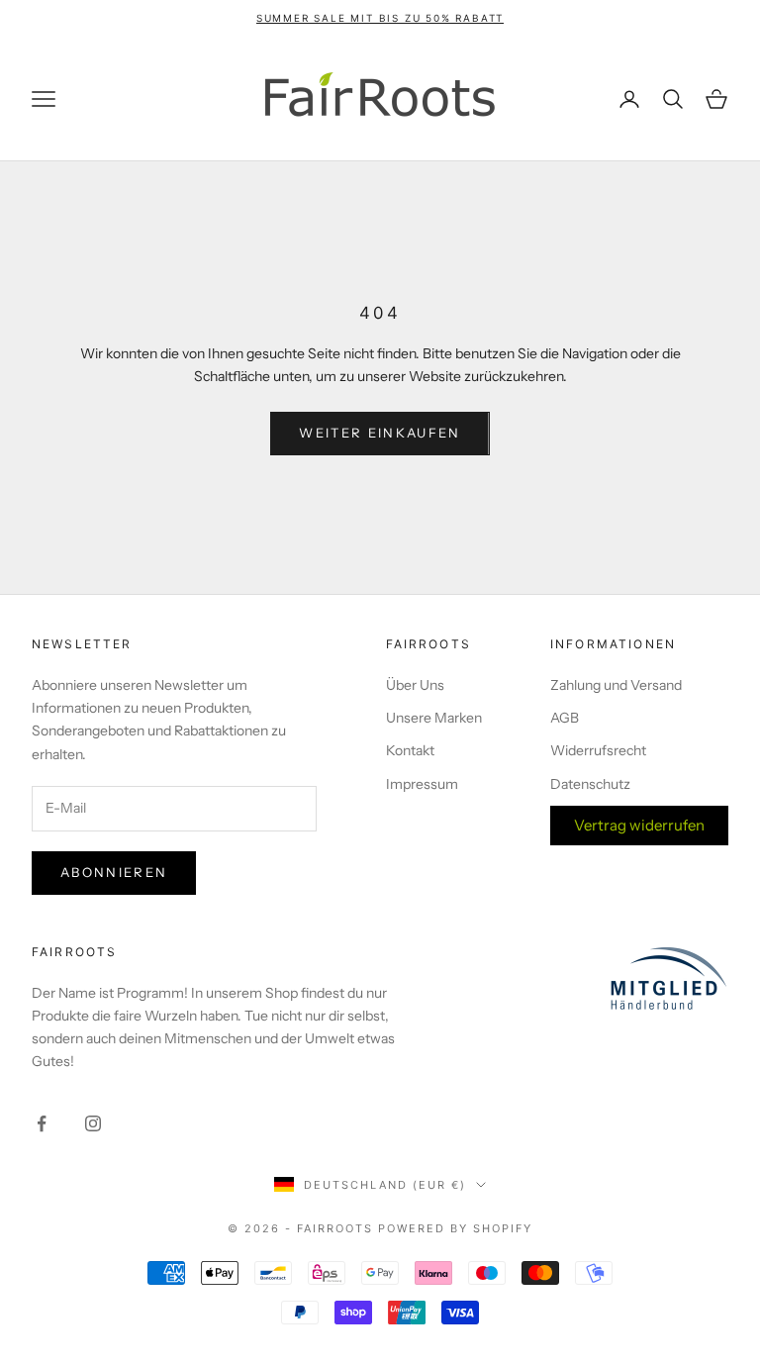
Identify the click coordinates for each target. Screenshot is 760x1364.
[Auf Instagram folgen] (93, 1123)
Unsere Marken (434, 718)
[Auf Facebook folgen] (41, 1123)
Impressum (422, 784)
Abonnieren (113, 872)
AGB (564, 718)
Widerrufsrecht (598, 750)
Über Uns (415, 685)
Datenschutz (590, 784)
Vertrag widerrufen (639, 825)
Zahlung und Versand (616, 685)
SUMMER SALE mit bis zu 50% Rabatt (380, 18)
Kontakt (410, 750)
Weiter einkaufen (379, 432)
